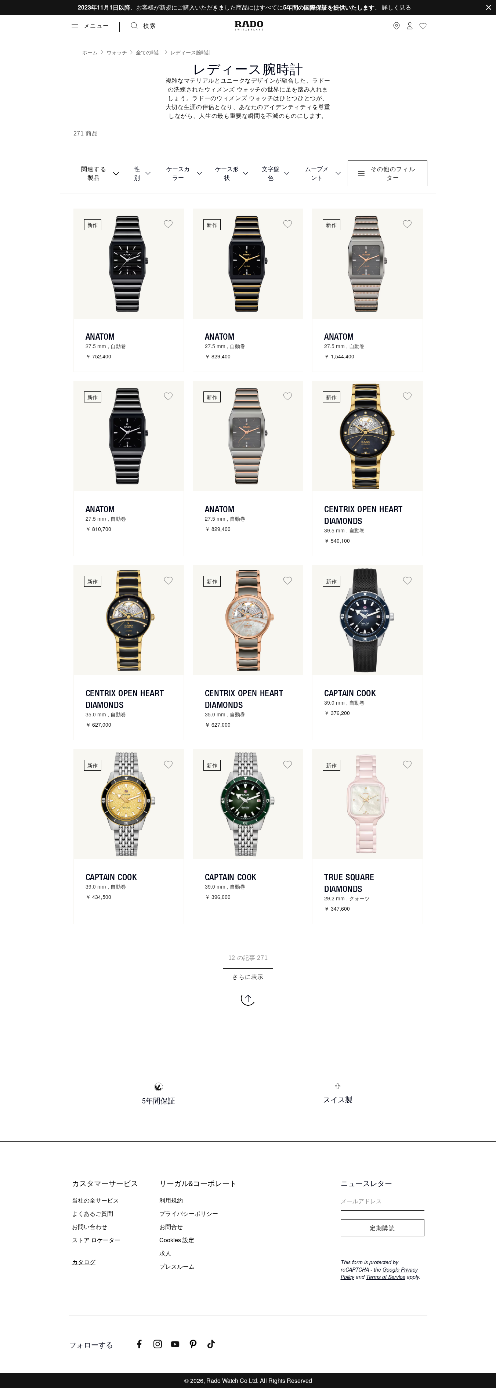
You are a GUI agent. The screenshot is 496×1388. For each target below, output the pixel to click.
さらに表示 (248, 976)
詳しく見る (396, 7)
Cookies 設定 (176, 1240)
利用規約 (171, 1200)
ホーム (90, 52)
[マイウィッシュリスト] (423, 26)
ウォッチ (116, 52)
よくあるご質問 (92, 1213)
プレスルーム (177, 1266)
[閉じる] (488, 7)
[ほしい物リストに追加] (168, 224)
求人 (165, 1253)
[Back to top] (248, 998)
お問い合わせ (89, 1226)
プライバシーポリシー (188, 1213)
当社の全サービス (95, 1200)
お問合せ (171, 1226)
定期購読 (382, 1228)
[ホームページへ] (249, 25)
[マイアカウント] (410, 26)
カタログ (83, 1262)
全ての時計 (149, 52)
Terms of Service (385, 1276)
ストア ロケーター (96, 1240)
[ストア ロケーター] (396, 26)
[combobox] (98, 173)
